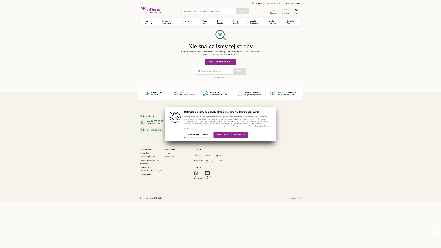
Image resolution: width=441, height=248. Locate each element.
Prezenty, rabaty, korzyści (149, 160)
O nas (298, 3)
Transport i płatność (147, 157)
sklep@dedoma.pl (155, 130)
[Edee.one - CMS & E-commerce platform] (293, 198)
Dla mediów (169, 157)
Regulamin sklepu (146, 167)
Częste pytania (145, 174)
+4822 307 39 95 (155, 121)
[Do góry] (436, 233)
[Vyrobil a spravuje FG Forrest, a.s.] (300, 198)
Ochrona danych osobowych (151, 171)
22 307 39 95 (263, 3)
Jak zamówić (145, 153)
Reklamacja (144, 164)
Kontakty (289, 3)
